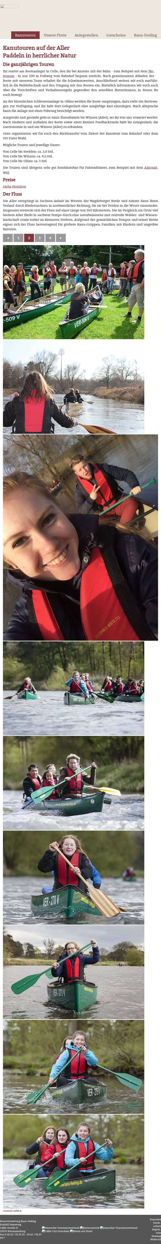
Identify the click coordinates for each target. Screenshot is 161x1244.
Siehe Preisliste (14, 186)
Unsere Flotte (55, 35)
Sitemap (156, 1236)
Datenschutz (157, 1224)
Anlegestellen (86, 35)
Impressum (156, 1231)
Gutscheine (116, 35)
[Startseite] (9, 14)
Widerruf (155, 1239)
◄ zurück (7, 1210)
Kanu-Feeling (145, 35)
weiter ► (18, 1210)
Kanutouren (25, 35)
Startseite (155, 1219)
